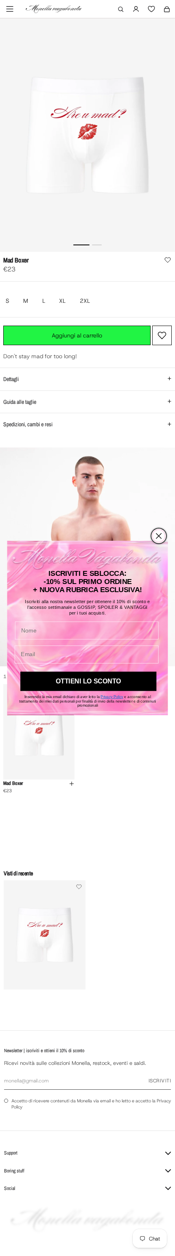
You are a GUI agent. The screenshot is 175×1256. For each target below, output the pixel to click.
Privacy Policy (112, 697)
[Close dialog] (159, 535)
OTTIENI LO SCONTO (88, 681)
